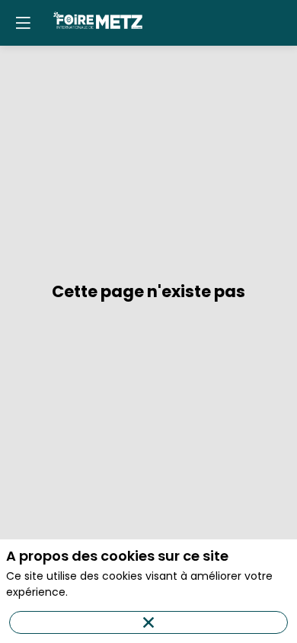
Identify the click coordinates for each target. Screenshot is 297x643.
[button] (23, 23)
